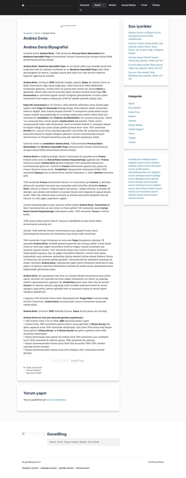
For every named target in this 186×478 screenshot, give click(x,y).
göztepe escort (143, 178)
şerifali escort (142, 169)
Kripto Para (134, 112)
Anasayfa (84, 5)
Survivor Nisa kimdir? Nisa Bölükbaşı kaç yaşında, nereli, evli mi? (145, 75)
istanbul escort (136, 198)
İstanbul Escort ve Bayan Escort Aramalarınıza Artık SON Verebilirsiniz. (144, 35)
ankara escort (155, 188)
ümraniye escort (144, 175)
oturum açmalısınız (56, 400)
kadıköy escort (135, 195)
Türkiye (156, 5)
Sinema (132, 120)
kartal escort (134, 191)
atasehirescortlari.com (139, 172)
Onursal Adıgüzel (33, 370)
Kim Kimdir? (37, 367)
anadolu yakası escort (139, 166)
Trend (144, 5)
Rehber (112, 5)
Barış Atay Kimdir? (34, 373)
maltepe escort (149, 159)
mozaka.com (134, 159)
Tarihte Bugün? (136, 129)
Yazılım (132, 142)
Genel (97, 5)
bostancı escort (150, 191)
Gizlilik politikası (156, 462)
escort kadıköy (151, 162)
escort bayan (150, 195)
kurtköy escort (143, 182)
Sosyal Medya (128, 5)
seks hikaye (141, 188)
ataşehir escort (136, 162)
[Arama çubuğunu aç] (80, 10)
